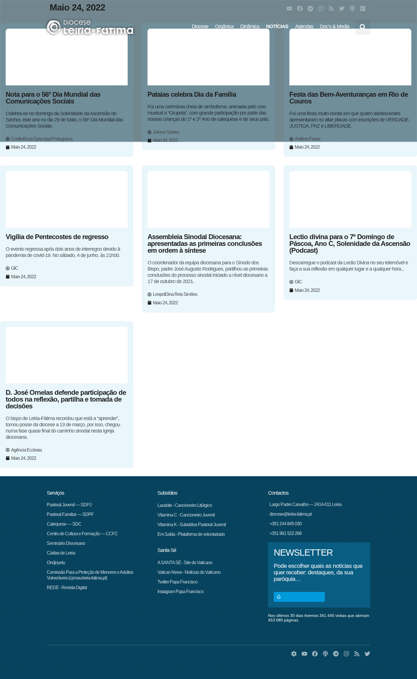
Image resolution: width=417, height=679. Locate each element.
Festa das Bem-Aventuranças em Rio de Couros (348, 97)
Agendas (304, 26)
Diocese (200, 26)
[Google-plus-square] (363, 8)
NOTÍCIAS (277, 26)
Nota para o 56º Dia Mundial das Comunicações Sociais (53, 97)
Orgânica (224, 26)
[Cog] (294, 654)
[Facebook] (300, 8)
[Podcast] (352, 8)
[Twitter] (342, 8)
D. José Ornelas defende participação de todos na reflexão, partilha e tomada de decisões (66, 399)
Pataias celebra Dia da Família (192, 94)
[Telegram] (310, 8)
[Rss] (331, 8)
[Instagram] (321, 8)
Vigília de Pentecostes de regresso (57, 237)
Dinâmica (249, 26)
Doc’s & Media (334, 26)
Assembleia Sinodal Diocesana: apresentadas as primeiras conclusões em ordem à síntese (205, 243)
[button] (362, 27)
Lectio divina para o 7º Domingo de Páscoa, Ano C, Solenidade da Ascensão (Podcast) (349, 243)
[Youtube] (289, 8)
